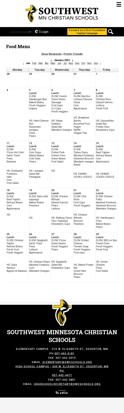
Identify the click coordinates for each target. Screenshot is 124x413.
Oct (83, 63)
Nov (89, 63)
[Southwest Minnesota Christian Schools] (62, 13)
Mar (40, 63)
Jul (65, 63)
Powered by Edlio (62, 391)
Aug (71, 63)
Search (111, 32)
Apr (47, 63)
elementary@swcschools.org (67, 362)
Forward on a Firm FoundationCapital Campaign (87, 32)
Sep (77, 63)
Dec (96, 63)
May (53, 63)
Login (41, 32)
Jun (59, 63)
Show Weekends (51, 54)
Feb (34, 63)
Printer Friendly (73, 54)
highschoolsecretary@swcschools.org (67, 384)
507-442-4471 (62, 375)
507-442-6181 (64, 353)
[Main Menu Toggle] (118, 4)
